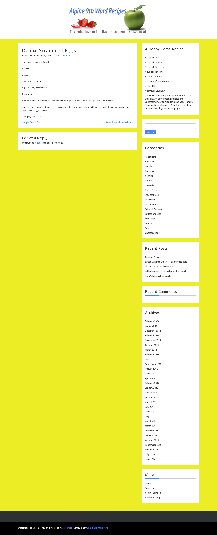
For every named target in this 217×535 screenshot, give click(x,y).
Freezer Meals (152, 195)
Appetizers (150, 157)
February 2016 (152, 335)
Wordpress (66, 528)
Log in (148, 483)
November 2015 (153, 340)
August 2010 (151, 449)
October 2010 (152, 440)
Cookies (149, 180)
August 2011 (151, 402)
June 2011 (150, 411)
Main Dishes (151, 199)
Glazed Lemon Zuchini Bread (159, 266)
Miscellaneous (152, 204)
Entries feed (151, 488)
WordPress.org (152, 497)
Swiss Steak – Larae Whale (118, 122)
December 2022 (153, 330)
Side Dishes (151, 218)
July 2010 (150, 454)
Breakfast (36, 116)
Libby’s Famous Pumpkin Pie (158, 276)
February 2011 (152, 430)
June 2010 (150, 459)
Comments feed (153, 493)
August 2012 (151, 369)
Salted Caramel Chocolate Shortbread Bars (166, 262)
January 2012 (151, 388)
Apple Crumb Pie (32, 122)
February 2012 (152, 383)
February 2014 (152, 354)
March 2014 (151, 350)
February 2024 (152, 321)
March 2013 (151, 359)
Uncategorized (152, 233)
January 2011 (151, 435)
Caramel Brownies (154, 257)
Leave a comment (61, 55)
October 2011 (152, 397)
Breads (148, 166)
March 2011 (151, 426)
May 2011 (150, 416)
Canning (149, 176)
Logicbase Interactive (97, 528)
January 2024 (151, 326)
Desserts (149, 185)
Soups (148, 228)
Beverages (150, 161)
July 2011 (150, 407)
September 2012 (153, 364)
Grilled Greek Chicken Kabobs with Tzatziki (166, 271)
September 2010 (153, 445)
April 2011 (150, 421)
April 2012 (150, 378)
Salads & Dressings (154, 209)
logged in (39, 142)
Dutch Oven (151, 190)
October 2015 (152, 345)
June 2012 (150, 373)
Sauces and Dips (153, 214)
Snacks (148, 223)
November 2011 (153, 392)
